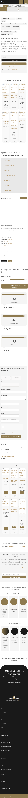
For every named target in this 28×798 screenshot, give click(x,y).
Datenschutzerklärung (8, 432)
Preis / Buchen (15, 60)
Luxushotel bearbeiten (6, 746)
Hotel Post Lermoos (6, 96)
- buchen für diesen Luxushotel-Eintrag (24, 641)
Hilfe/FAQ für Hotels (5, 739)
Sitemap (3, 731)
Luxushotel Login (6, 788)
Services (6, 170)
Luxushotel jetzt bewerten (15, 286)
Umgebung (7, 190)
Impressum (3, 762)
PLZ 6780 (9, 239)
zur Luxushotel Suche (1, 6)
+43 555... (8, 69)
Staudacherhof (14, 129)
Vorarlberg (9, 243)
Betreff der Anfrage (6, 389)
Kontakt (10, 261)
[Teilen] (22, 796)
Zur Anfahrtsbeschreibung (8, 456)
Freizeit (6, 185)
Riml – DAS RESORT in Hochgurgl (14, 96)
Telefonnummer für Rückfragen (9, 419)
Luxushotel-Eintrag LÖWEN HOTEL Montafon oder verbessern (5, 643)
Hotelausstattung (9, 165)
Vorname (3, 402)
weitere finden (13, 609)
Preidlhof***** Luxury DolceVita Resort (6, 123)
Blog (2, 727)
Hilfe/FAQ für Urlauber (6, 742)
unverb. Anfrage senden (14, 63)
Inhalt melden (21, 546)
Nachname (4, 407)
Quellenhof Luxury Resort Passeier (6, 509)
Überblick (7, 160)
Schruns (6, 241)
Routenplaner (24, 198)
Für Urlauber (4, 715)
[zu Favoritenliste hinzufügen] (2, 13)
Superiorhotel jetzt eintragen (14, 682)
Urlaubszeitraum (5, 375)
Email (2, 413)
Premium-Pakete (4, 754)
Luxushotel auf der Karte (8, 66)
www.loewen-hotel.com (14, 71)
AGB (2, 765)
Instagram (3, 781)
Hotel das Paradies (22, 93)
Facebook (3, 777)
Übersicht (3, 10)
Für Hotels (3, 712)
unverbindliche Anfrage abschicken (11, 436)
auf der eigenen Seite (14, 640)
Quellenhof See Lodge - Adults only (22, 121)
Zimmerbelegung (5, 381)
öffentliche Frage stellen (14, 577)
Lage (10, 10)
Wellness (7, 180)
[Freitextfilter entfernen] (21, 2)
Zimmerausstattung (10, 175)
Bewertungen (24, 10)
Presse (2, 719)
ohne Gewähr (11, 546)
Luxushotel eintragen (5, 750)
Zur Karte (4, 454)
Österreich (6, 245)
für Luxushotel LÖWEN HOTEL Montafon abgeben (4, 612)
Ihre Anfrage (4, 395)
